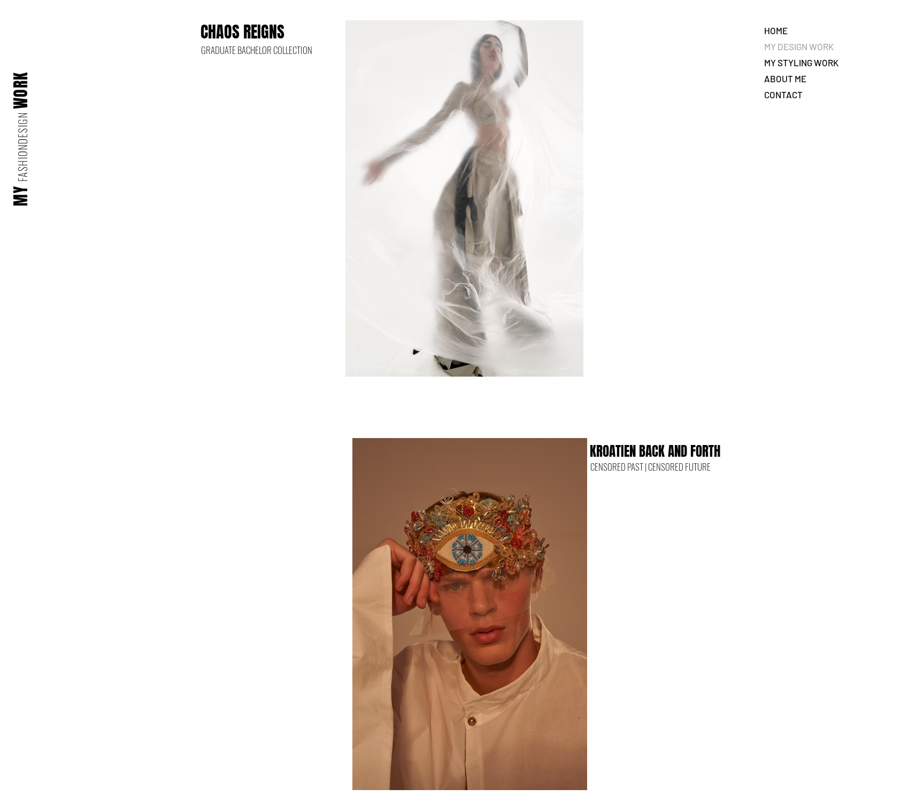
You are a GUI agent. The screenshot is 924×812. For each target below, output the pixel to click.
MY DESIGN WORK (799, 46)
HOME (776, 30)
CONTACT (783, 94)
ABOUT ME (785, 78)
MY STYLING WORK (801, 62)
